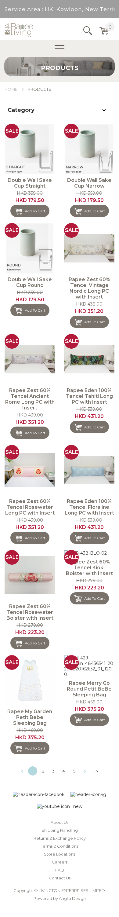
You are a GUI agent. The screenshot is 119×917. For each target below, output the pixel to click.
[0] (103, 31)
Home (11, 89)
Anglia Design (72, 898)
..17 (96, 770)
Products (39, 89)
